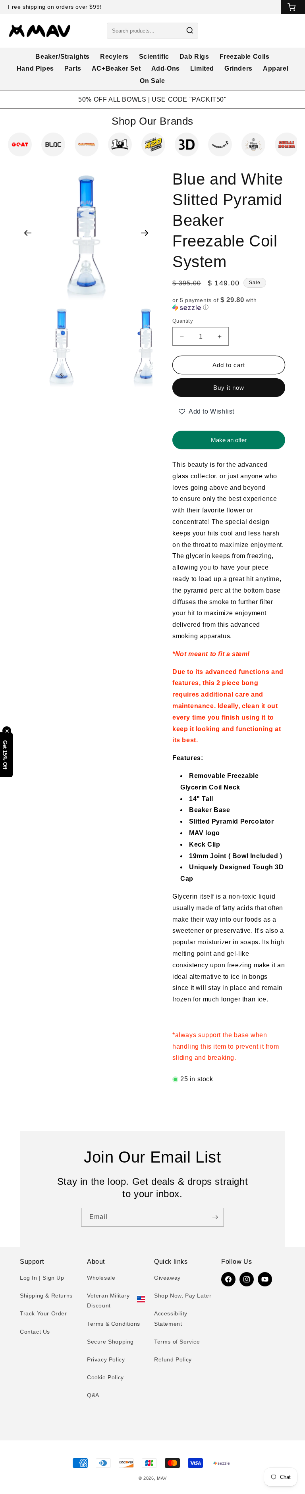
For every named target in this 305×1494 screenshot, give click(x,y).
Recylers (114, 56)
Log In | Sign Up (42, 1278)
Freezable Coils (245, 56)
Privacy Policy (106, 1359)
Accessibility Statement (170, 1318)
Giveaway (167, 1278)
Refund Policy (173, 1359)
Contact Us (35, 1331)
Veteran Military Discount (108, 1300)
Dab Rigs (194, 56)
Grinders (238, 68)
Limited (202, 68)
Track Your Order (43, 1313)
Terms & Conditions (113, 1324)
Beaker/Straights (62, 56)
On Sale (152, 80)
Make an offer (228, 437)
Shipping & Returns (46, 1295)
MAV (161, 1478)
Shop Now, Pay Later (182, 1295)
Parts (72, 68)
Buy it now (228, 387)
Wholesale (101, 1278)
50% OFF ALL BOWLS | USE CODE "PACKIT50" (152, 99)
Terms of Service (177, 1341)
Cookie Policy (105, 1377)
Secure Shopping (110, 1341)
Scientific (154, 56)
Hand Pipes (35, 68)
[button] (228, 303)
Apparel (275, 68)
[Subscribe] (215, 1217)
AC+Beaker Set (116, 68)
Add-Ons (165, 68)
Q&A (93, 1395)
